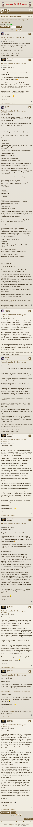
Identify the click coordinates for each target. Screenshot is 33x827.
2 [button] (18, 30)
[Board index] (16, 4)
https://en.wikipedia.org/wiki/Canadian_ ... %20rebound (15, 691)
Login (9, 12)
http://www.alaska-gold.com (7, 103)
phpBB (11, 824)
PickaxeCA (7, 32)
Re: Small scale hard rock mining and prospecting (13, 64)
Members (9, 10)
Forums (6, 10)
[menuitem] (31, 17)
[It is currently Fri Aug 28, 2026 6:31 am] (29, 17)
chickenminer (9, 24)
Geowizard (10, 58)
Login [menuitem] (31, 10)
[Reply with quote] (30, 34)
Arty (11, 825)
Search (3, 12)
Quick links (3, 10)
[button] (21, 30)
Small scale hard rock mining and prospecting (14, 21)
